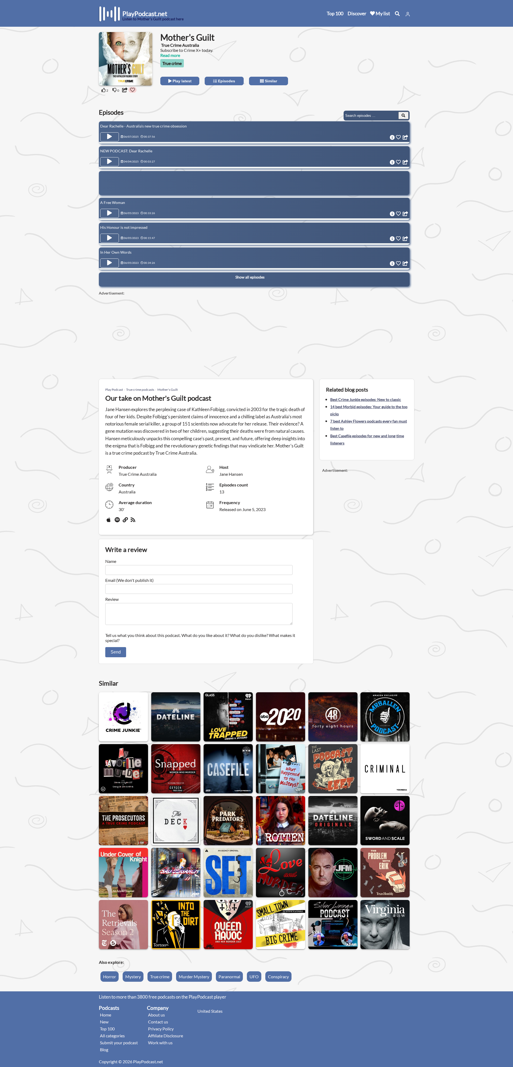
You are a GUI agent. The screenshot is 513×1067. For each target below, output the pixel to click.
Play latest (182, 81)
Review (112, 599)
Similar (270, 81)
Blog (104, 1049)
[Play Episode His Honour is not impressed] (109, 238)
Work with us (160, 1042)
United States (210, 1011)
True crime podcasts (140, 390)
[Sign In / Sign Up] (407, 14)
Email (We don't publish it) (129, 580)
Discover (357, 13)
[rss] (134, 521)
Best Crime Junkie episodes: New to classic (365, 399)
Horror (109, 976)
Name (110, 561)
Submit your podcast (119, 1042)
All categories (112, 1035)
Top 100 (335, 13)
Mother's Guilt (167, 390)
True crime (172, 63)
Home (105, 1014)
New (104, 1021)
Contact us (158, 1021)
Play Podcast (114, 390)
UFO (254, 976)
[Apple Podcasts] (109, 521)
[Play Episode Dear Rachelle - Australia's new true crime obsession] (109, 136)
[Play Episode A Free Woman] (109, 213)
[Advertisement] (366, 65)
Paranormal (229, 976)
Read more (170, 55)
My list (382, 13)
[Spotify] (118, 521)
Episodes (226, 81)
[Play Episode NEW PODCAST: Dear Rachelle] (109, 161)
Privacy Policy (161, 1028)
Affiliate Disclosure (165, 1035)
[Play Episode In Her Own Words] (109, 263)
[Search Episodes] (403, 115)
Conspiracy (278, 976)
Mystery (133, 976)
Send (116, 652)
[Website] (126, 521)
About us (156, 1014)
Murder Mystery (194, 976)
